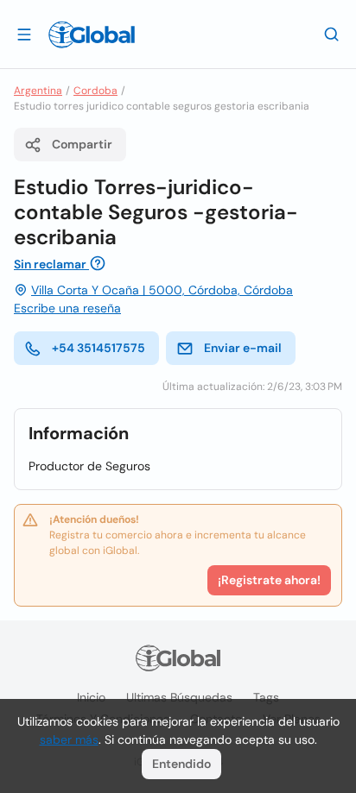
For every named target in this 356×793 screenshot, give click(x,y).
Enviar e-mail (243, 348)
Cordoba (95, 91)
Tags (266, 697)
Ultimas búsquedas (179, 697)
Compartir (82, 144)
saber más (69, 739)
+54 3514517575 (98, 348)
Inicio (91, 697)
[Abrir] (24, 33)
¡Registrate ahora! (269, 580)
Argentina (38, 91)
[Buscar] (332, 33)
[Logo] (91, 34)
